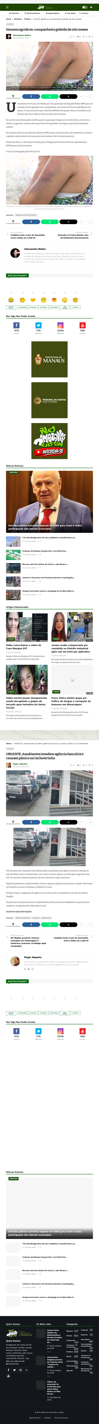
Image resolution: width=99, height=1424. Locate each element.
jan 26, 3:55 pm (14, 712)
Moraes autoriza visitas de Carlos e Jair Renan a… (45, 564)
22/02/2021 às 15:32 (21, 767)
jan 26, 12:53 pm (60, 708)
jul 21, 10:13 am (14, 652)
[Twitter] (28, 969)
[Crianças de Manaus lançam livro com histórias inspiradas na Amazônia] (13, 555)
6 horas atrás (30, 594)
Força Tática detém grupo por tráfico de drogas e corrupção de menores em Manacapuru (71, 701)
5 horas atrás (30, 541)
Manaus (72, 1331)
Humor (87, 1351)
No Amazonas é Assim (55, 1412)
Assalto (36, 918)
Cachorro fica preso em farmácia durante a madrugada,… (48, 578)
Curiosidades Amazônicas (87, 1345)
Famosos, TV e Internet (72, 1346)
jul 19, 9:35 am (60, 656)
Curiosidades (72, 1361)
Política (72, 1352)
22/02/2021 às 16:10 (21, 38)
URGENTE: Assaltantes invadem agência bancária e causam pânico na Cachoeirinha (44, 756)
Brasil (72, 1356)
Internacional (72, 1366)
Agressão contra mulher (26, 215)
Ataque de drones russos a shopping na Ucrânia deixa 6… (48, 591)
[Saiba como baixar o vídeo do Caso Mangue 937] (27, 627)
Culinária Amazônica (87, 1363)
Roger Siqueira (20, 764)
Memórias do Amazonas (87, 1370)
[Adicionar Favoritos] (90, 96)
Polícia (10, 24)
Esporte (87, 1335)
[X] (26, 1370)
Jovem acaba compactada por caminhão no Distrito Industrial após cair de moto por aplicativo (70, 648)
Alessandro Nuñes (22, 35)
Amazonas (13, 472)
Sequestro (46, 918)
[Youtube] (8, 1375)
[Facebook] (25, 969)
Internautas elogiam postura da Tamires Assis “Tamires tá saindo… (55, 1362)
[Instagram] (33, 969)
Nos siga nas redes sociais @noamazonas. (17, 1361)
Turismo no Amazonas (87, 1356)
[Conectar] (91, 7)
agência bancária (23, 918)
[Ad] (49, 359)
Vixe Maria (87, 1339)
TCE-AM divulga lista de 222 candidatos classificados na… (49, 538)
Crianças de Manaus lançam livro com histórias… (44, 551)
